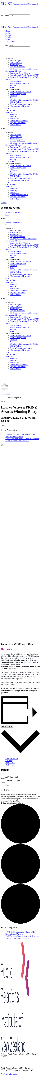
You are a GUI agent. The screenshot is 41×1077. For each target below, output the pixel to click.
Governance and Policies (19, 121)
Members (8, 37)
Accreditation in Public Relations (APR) (24, 75)
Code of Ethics (10, 110)
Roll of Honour (15, 125)
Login (7, 33)
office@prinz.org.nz (10, 1074)
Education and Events (13, 71)
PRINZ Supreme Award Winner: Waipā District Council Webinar (20, 436)
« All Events (5, 394)
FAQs (12, 87)
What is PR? (14, 119)
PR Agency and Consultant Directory (23, 69)
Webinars (13, 96)
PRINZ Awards (15, 81)
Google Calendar (11, 759)
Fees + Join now (16, 63)
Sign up (9, 2)
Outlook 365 (10, 763)
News (12, 98)
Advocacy (13, 116)
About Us (9, 112)
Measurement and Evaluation (20, 106)
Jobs (7, 108)
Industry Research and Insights (21, 104)
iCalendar (8, 761)
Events (7, 39)
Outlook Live (10, 765)
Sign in (3, 2)
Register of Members (17, 67)
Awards (8, 79)
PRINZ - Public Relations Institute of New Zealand (19, 4)
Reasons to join (15, 61)
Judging (13, 85)
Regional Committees (18, 123)
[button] (20, 129)
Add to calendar (7, 726)
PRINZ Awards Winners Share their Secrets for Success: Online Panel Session (22, 440)
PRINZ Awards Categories (19, 83)
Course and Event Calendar (20, 73)
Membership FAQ (16, 65)
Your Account (10, 41)
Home (7, 31)
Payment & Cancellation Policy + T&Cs (24, 77)
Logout (8, 35)
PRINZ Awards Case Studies (20, 92)
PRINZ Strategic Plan (18, 94)
